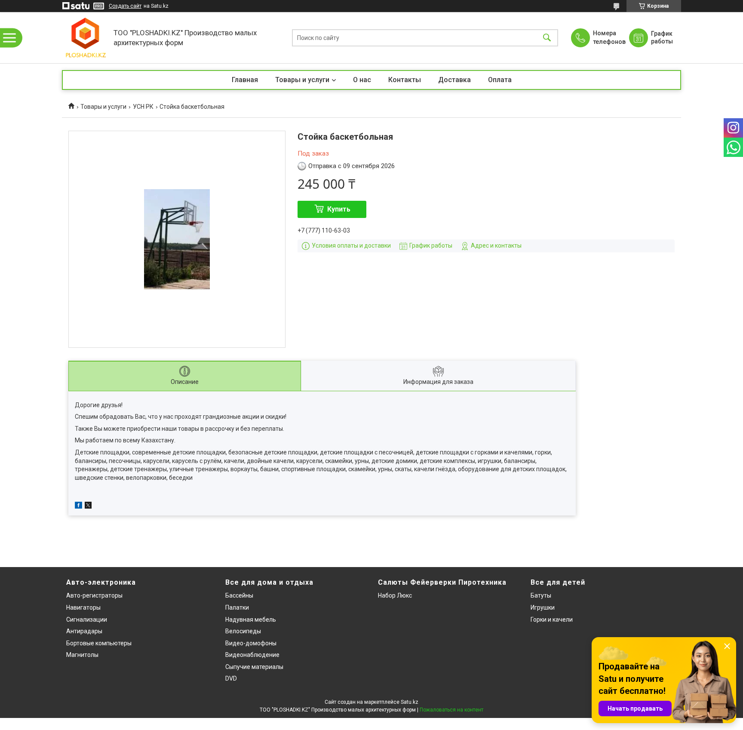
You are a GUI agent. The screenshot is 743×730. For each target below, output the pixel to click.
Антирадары (84, 631)
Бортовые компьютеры (99, 643)
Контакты (404, 80)
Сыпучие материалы (254, 666)
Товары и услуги (302, 80)
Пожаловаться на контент (451, 710)
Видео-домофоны (250, 643)
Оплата (500, 80)
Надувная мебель (250, 619)
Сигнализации (86, 619)
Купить (338, 209)
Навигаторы (83, 607)
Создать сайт (125, 6)
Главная (245, 80)
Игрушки (543, 607)
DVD (231, 678)
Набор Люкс (395, 595)
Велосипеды (243, 631)
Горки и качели (552, 619)
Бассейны (239, 595)
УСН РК (143, 106)
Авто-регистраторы (94, 595)
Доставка (454, 80)
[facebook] (78, 506)
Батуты (541, 595)
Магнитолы (82, 654)
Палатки (237, 607)
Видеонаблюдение (252, 654)
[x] (88, 506)
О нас (362, 80)
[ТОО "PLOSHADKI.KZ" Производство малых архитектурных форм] (85, 37)
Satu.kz (409, 702)
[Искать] (547, 38)
